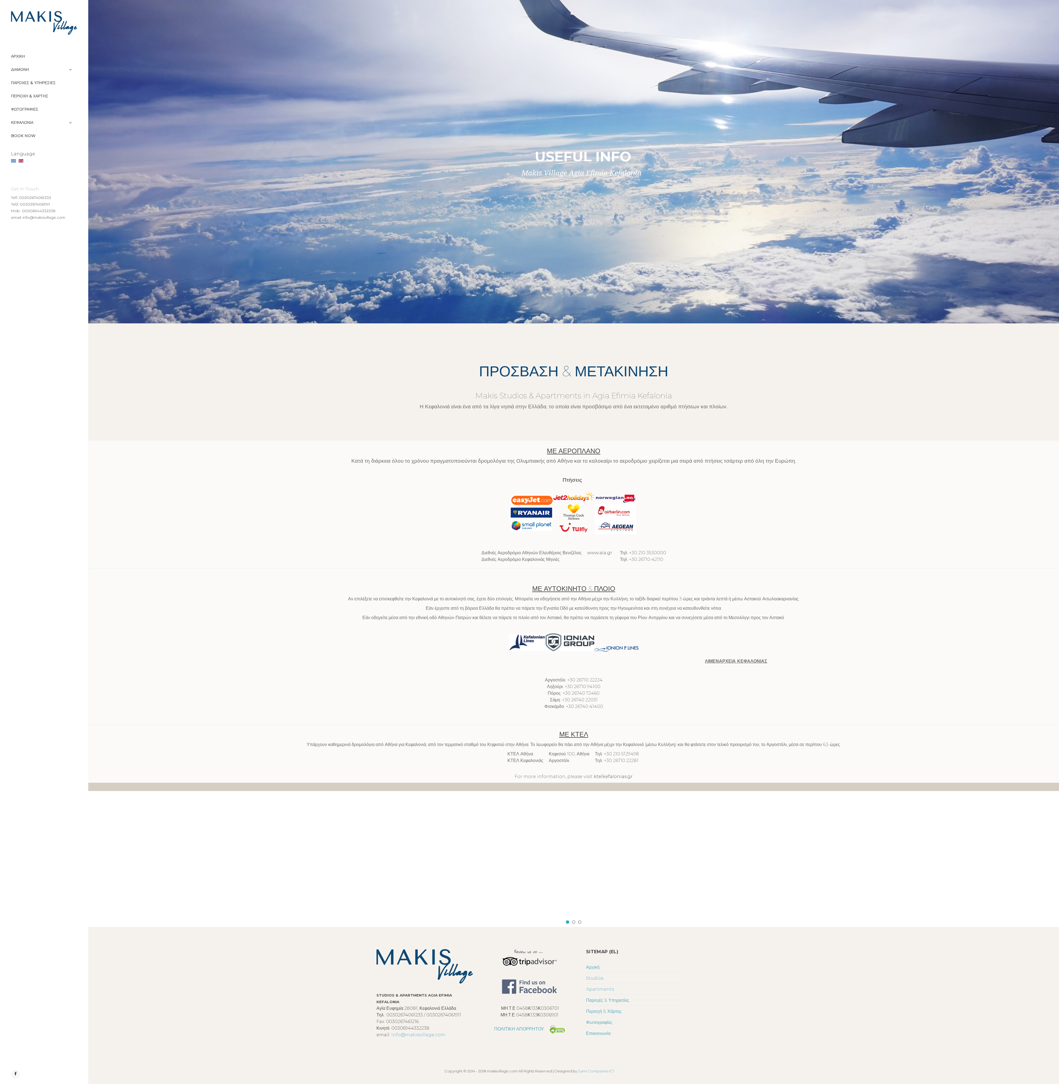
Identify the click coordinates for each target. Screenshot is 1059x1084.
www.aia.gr (599, 552)
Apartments (600, 989)
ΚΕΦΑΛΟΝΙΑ (22, 122)
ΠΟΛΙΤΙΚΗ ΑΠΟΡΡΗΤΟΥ (519, 1029)
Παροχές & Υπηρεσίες (607, 1000)
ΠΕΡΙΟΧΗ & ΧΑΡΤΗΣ (29, 96)
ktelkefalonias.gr (613, 776)
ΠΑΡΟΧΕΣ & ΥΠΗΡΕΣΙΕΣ (33, 82)
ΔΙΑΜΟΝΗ (20, 69)
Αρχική (593, 967)
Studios (594, 978)
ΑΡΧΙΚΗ (18, 56)
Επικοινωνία (598, 1033)
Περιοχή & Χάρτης (604, 1011)
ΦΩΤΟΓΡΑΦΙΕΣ (24, 109)
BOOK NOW (23, 135)
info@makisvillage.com (418, 1034)
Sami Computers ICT (596, 1071)
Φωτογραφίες (599, 1022)
